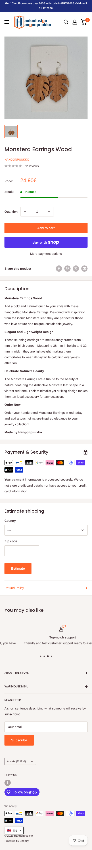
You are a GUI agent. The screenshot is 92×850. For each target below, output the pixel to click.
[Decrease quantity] (25, 211)
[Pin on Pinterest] (67, 268)
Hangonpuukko (16, 159)
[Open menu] (6, 22)
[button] (14, 830)
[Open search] (66, 22)
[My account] (75, 22)
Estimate (18, 568)
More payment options (46, 253)
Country (10, 520)
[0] (84, 22)
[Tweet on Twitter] (76, 268)
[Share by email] (84, 268)
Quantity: (11, 211)
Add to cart (46, 228)
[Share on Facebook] (59, 268)
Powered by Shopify (16, 840)
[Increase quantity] (49, 211)
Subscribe (19, 740)
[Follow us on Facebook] (7, 783)
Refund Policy (14, 588)
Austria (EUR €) (16, 761)
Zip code (10, 541)
